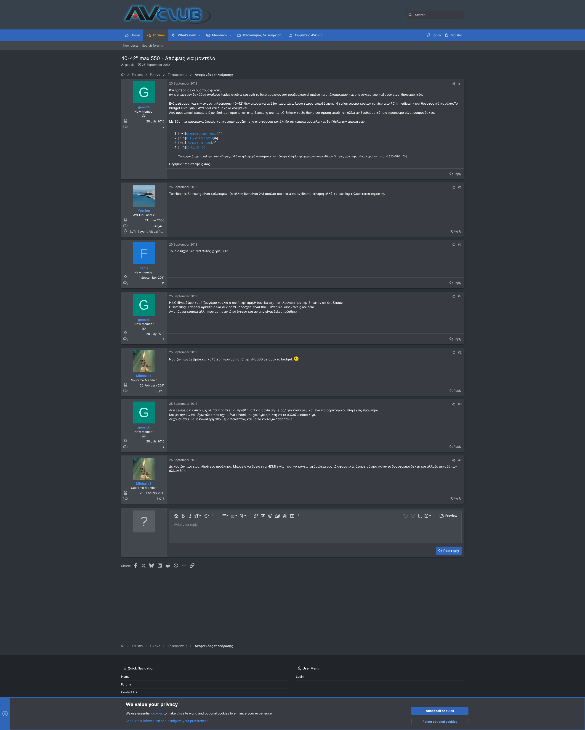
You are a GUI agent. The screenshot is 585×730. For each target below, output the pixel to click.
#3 (460, 244)
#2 (460, 187)
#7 (460, 460)
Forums (126, 684)
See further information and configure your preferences (167, 721)
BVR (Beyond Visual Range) (149, 231)
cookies (157, 713)
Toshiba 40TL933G (198, 143)
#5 (460, 352)
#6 (460, 404)
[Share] (454, 84)
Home (125, 676)
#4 (460, 296)
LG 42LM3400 (195, 147)
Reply (457, 174)
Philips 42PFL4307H (199, 138)
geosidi (130, 64)
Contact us (129, 692)
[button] (199, 35)
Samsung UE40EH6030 (201, 133)
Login (300, 676)
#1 (460, 84)
